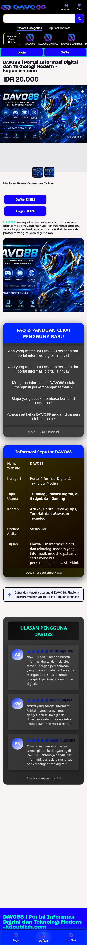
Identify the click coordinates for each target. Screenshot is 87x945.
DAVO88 (9, 222)
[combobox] (39, 18)
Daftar (65, 52)
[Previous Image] (3, 129)
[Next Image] (83, 129)
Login (22, 52)
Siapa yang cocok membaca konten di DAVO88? (43, 400)
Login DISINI (25, 211)
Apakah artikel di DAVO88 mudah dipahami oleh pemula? (43, 416)
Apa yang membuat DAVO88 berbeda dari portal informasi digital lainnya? (43, 353)
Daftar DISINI (25, 199)
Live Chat (70, 940)
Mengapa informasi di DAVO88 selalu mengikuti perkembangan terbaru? (43, 385)
